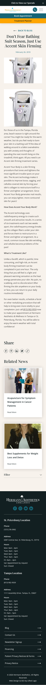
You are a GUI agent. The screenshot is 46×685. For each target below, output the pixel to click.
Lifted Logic (32, 681)
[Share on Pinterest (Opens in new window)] (11, 351)
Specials (31, 3)
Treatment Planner (23, 20)
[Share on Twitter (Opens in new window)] (22, 351)
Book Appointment (23, 15)
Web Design (14, 681)
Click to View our (19, 3)
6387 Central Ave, (21, 540)
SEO (23, 681)
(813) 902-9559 (30, 309)
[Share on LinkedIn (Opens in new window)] (17, 351)
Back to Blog (25, 30)
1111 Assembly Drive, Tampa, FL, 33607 (20, 593)
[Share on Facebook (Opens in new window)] (6, 351)
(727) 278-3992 (10, 529)
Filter (7, 474)
